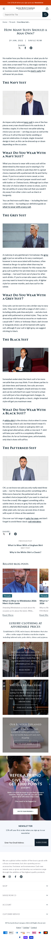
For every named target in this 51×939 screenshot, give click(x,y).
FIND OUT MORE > (25, 707)
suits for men (32, 518)
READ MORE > (25, 670)
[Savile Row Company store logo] (25, 8)
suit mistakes (34, 521)
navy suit (28, 122)
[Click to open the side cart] (47, 8)
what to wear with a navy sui (16, 207)
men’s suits (36, 71)
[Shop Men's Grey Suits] (25, 249)
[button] (45, 583)
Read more (8, 615)
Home (18, 927)
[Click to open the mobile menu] (4, 8)
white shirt (9, 420)
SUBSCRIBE (41, 842)
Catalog (26, 927)
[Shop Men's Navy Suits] (25, 117)
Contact (34, 927)
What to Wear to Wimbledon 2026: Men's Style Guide (20, 601)
